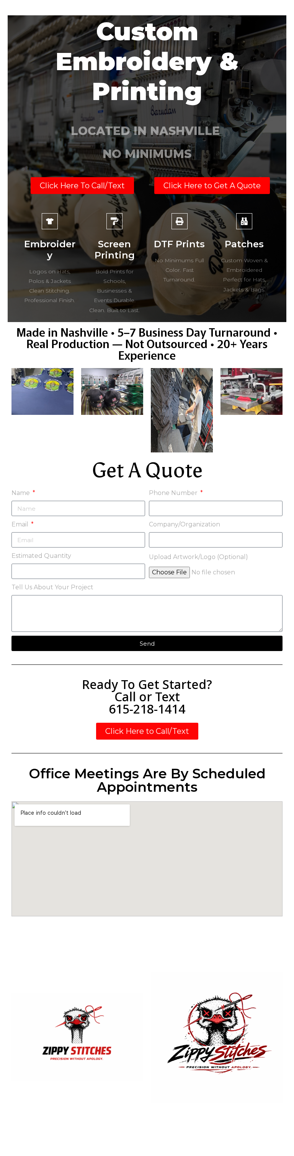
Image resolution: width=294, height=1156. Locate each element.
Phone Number (174, 493)
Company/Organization (184, 524)
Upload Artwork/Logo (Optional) (198, 557)
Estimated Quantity (41, 555)
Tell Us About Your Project (52, 587)
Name (21, 493)
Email (20, 524)
